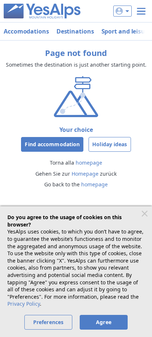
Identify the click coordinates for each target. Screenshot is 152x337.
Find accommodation (52, 144)
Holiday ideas (109, 144)
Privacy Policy (23, 303)
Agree (103, 322)
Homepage (85, 173)
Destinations (75, 31)
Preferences (48, 322)
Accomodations (26, 31)
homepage (89, 162)
